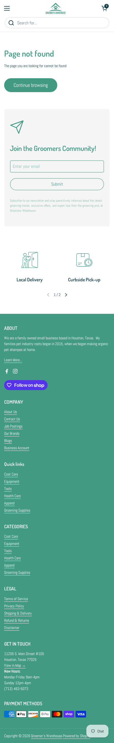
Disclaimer (11, 627)
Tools (8, 488)
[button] (104, 8)
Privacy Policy (14, 605)
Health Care (12, 495)
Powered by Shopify (76, 735)
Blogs (8, 440)
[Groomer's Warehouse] (55, 8)
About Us (10, 411)
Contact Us (12, 418)
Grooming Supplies (17, 510)
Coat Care (11, 474)
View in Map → (15, 665)
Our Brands (11, 433)
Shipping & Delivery (18, 613)
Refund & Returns (16, 620)
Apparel (9, 503)
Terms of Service (16, 598)
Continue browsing (31, 85)
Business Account (16, 447)
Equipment (11, 481)
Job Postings (13, 426)
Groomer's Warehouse (46, 735)
